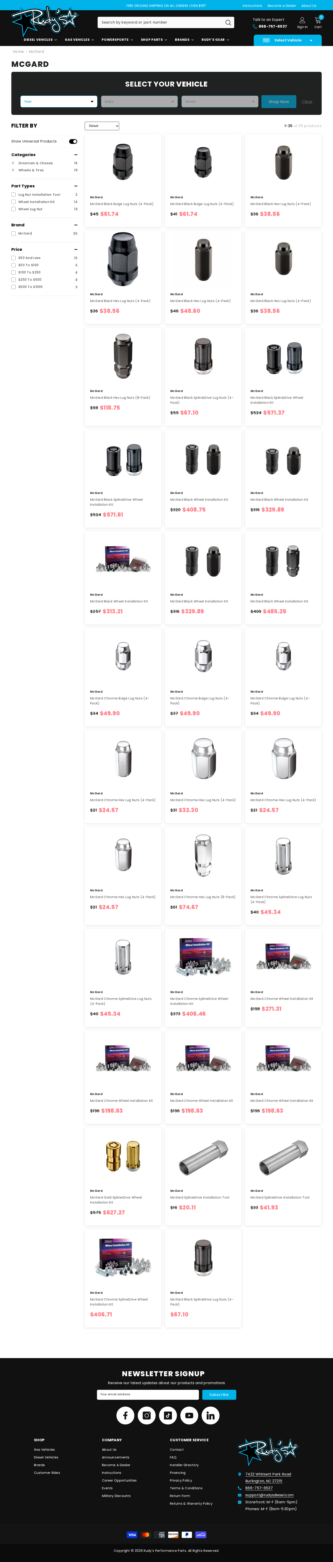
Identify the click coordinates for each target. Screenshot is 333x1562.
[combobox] (160, 22)
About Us (309, 5)
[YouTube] (189, 1415)
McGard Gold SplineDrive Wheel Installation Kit (116, 1200)
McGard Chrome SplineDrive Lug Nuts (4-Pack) (281, 899)
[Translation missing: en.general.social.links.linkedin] (211, 1415)
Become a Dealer (282, 5)
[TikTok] (168, 1415)
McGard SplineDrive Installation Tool (199, 1197)
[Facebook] (125, 1415)
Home (18, 51)
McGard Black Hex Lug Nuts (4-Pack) (281, 204)
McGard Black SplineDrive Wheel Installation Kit (277, 400)
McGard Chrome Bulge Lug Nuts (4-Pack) (119, 701)
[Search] (166, 22)
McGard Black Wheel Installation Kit (199, 499)
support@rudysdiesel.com (269, 1495)
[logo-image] (51, 21)
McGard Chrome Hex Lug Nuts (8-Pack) (203, 897)
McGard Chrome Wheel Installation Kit (282, 998)
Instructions (252, 5)
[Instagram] (147, 1415)
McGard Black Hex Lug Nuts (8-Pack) (120, 397)
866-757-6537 (259, 1488)
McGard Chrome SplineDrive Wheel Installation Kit (199, 1001)
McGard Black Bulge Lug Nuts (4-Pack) (122, 204)
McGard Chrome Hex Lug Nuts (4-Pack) (123, 800)
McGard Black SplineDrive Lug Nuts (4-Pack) (202, 400)
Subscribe (219, 1394)
